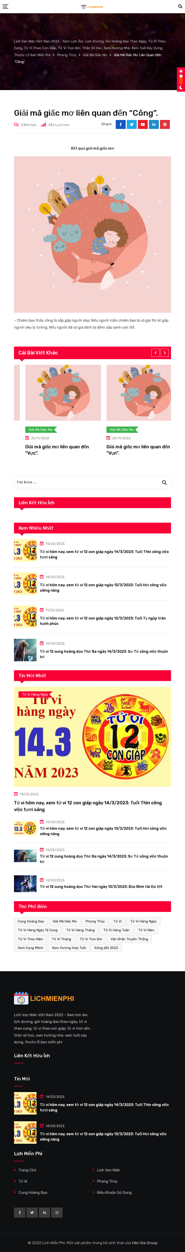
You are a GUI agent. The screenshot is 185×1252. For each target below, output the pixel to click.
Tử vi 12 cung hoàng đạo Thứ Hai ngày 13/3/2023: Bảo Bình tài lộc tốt (101, 887)
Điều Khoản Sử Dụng (114, 1192)
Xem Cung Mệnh (30, 948)
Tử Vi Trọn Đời (91, 939)
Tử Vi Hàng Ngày (143, 921)
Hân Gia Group (144, 1243)
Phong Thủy (95, 921)
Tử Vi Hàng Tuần (116, 930)
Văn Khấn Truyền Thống (129, 939)
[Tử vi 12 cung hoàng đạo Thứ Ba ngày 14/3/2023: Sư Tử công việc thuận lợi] (25, 650)
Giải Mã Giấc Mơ (65, 921)
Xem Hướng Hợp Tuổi (69, 948)
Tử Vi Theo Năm (30, 939)
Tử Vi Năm (146, 930)
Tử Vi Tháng (61, 939)
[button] (155, 353)
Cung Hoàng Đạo (31, 921)
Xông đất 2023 (106, 948)
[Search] (180, 6)
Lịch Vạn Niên (108, 1170)
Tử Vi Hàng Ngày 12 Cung (38, 930)
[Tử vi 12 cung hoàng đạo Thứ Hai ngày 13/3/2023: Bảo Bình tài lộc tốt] (25, 883)
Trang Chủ (27, 1170)
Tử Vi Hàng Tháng (80, 930)
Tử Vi (117, 921)
